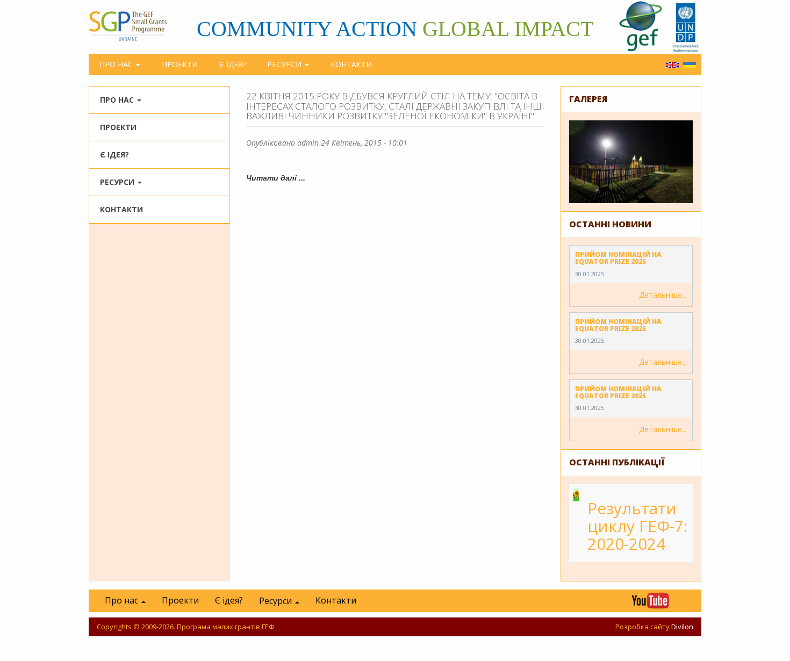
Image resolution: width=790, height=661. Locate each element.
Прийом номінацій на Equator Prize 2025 (618, 258)
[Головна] (133, 26)
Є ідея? (232, 64)
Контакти (351, 64)
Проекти (180, 64)
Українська (689, 65)
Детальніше (660, 295)
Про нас (117, 64)
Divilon (682, 626)
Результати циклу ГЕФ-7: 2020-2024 (637, 526)
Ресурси (285, 64)
